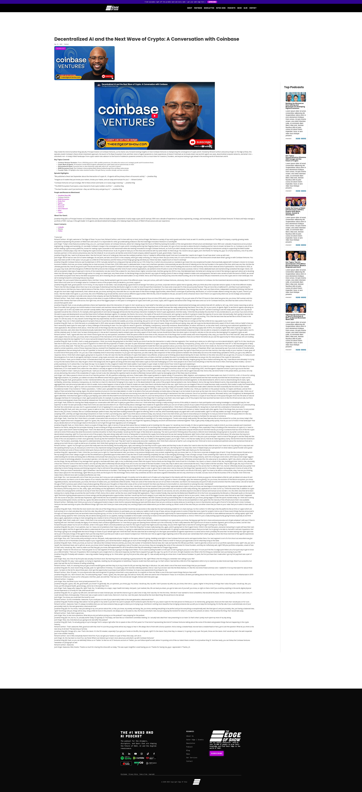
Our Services (191, 758)
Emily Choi (61, 201)
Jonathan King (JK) (64, 195)
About (189, 8)
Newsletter (209, 8)
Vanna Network (63, 208)
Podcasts (231, 8)
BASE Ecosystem (63, 199)
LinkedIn (61, 227)
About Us (190, 736)
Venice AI (61, 207)
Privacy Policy (133, 774)
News (239, 8)
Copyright (152, 774)
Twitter (60, 231)
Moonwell (61, 205)
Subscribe (216, 753)
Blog (246, 8)
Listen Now (212, 2)
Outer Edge (221, 8)
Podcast (189, 747)
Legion (60, 212)
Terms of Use (143, 774)
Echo (59, 210)
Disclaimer (124, 774)
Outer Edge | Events (194, 740)
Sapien (60, 203)
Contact (253, 8)
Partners (198, 8)
